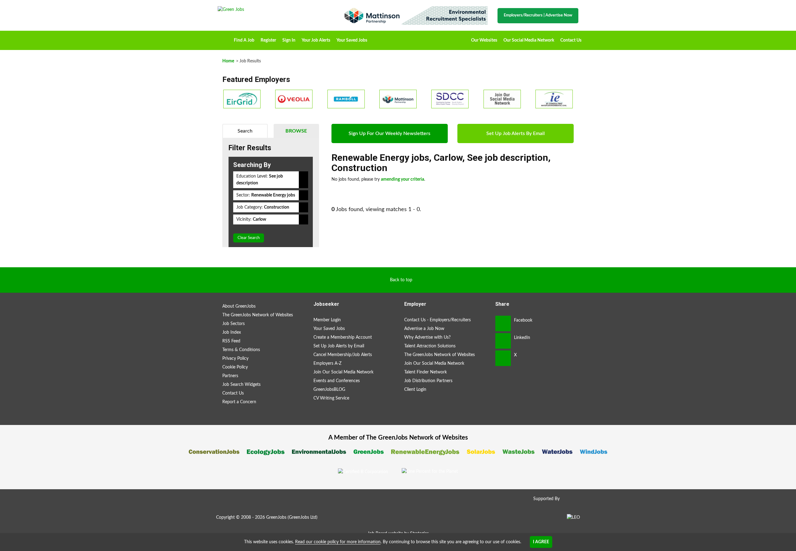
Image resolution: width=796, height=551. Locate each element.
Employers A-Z (327, 363)
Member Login (327, 320)
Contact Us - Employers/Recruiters (437, 320)
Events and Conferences (336, 381)
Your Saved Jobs (351, 40)
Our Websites (484, 40)
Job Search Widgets (241, 384)
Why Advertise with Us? (427, 337)
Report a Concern (239, 402)
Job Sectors (233, 324)
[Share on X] (503, 358)
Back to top (401, 280)
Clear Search (249, 238)
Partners (230, 376)
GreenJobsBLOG (329, 389)
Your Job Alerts (316, 40)
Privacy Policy (235, 358)
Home (224, 38)
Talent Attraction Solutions (430, 346)
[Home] (274, 9)
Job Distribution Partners (428, 381)
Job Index (231, 332)
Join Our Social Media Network (343, 372)
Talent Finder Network (425, 372)
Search (245, 131)
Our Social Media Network (528, 40)
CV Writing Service (331, 398)
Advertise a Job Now (424, 329)
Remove (303, 179)
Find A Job (244, 40)
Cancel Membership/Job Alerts (342, 355)
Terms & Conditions (241, 350)
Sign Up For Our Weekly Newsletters (389, 133)
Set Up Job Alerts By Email (515, 133)
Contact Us (570, 40)
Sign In (288, 40)
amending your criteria (402, 179)
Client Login (415, 389)
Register (268, 40)
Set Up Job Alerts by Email (338, 346)
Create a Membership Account (342, 337)
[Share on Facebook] (503, 323)
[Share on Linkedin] (503, 341)
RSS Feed (231, 341)
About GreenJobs (239, 306)
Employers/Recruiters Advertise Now (538, 15)
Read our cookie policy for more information (338, 542)
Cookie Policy (235, 367)
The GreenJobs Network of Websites (257, 315)
